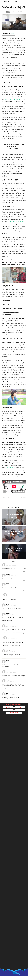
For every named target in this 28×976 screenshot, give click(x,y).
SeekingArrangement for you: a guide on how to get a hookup (14, 516)
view (12, 33)
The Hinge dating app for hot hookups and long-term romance (7, 500)
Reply (24, 571)
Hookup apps (10, 2)
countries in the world (16, 221)
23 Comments (19, 11)
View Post (14, 519)
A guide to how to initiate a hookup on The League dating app (14, 533)
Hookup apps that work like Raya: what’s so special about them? (21, 500)
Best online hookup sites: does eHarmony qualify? (14, 549)
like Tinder (9, 467)
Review (8, 11)
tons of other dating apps (13, 99)
